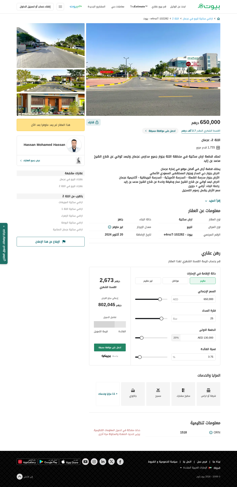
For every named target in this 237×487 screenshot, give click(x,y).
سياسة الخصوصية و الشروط (163, 461)
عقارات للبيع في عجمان (71, 180)
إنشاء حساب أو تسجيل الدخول (35, 6)
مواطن (175, 280)
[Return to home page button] (208, 7)
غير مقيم (148, 280)
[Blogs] (76, 6)
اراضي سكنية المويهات (71, 203)
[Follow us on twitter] (111, 461)
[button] (4, 243)
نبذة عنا (216, 461)
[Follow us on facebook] (120, 461)
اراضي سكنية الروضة (72, 223)
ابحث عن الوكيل (178, 6)
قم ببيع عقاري (159, 6)
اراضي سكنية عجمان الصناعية (68, 230)
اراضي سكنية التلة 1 (72, 209)
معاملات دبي (117, 6)
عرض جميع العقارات (31, 160)
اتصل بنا (187, 461)
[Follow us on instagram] (94, 461)
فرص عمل (202, 461)
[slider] (160, 299)
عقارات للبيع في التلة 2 (71, 187)
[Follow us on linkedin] (102, 461)
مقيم (203, 280)
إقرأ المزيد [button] (214, 201)
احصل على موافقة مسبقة (110, 347)
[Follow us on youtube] (85, 461)
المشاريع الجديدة (96, 6)
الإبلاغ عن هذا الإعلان (47, 241)
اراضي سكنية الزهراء (72, 216)
